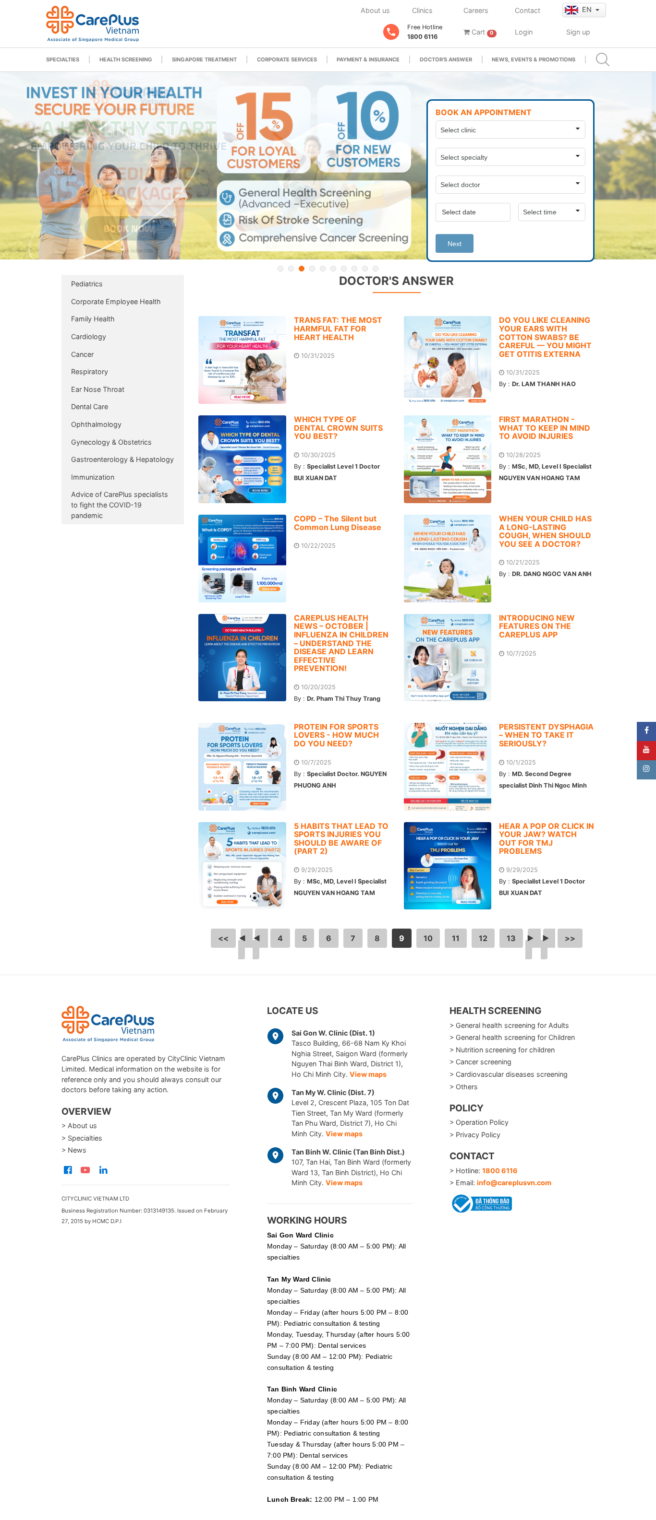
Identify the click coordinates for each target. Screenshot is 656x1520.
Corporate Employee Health (116, 301)
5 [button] (323, 268)
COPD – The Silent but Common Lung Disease (337, 523)
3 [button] (301, 268)
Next (455, 243)
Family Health (93, 319)
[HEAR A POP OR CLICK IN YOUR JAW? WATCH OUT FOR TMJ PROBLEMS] (451, 866)
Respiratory (89, 371)
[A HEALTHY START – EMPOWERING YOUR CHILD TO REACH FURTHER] (328, 165)
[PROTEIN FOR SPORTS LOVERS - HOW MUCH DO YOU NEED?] (246, 767)
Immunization (92, 477)
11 (456, 938)
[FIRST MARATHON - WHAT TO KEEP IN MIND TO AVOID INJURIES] (451, 459)
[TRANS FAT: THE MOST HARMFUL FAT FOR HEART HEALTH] (246, 360)
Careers (475, 10)
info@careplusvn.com (514, 1182)
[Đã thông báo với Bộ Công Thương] (480, 1202)
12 (483, 938)
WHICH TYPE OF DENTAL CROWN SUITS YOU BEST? (338, 427)
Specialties (62, 59)
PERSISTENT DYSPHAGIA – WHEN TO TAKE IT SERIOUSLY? (546, 735)
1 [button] (280, 268)
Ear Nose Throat (97, 389)
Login (524, 32)
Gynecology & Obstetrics (111, 442)
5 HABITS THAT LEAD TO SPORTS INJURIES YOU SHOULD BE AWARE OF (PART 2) (341, 838)
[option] (328, 165)
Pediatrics (87, 284)
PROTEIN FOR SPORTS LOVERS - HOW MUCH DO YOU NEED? (336, 735)
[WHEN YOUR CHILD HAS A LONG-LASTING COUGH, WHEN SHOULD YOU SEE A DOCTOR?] (451, 558)
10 (428, 938)
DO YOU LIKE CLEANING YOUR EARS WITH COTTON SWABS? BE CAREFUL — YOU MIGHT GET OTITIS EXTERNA (545, 336)
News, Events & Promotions (533, 59)
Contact (527, 10)
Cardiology (88, 336)
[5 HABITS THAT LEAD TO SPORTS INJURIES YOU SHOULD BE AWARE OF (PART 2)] (246, 866)
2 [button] (291, 268)
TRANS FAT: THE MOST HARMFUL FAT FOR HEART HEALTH (338, 328)
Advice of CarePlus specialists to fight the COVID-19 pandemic (119, 504)
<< (223, 938)
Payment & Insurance (368, 59)
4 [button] (312, 268)
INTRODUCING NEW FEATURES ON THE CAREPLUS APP (537, 626)
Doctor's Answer (446, 59)
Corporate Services (287, 59)
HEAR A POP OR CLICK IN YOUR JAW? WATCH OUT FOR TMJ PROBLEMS (546, 838)
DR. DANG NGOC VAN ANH (552, 573)
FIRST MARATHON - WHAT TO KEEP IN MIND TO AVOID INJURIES (544, 427)
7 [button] (344, 268)
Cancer (82, 354)
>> (570, 938)
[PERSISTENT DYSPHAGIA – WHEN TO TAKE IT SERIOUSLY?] (451, 767)
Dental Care (89, 406)
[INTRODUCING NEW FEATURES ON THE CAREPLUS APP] (451, 658)
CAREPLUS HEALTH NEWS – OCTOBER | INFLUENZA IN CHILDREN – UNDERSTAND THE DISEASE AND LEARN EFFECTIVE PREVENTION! (341, 643)
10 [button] (375, 268)
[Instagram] (646, 769)
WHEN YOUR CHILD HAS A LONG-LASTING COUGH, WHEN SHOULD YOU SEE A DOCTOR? (545, 531)
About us (375, 10)
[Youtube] (646, 750)
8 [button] (354, 268)
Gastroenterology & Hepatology (122, 459)
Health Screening (125, 59)
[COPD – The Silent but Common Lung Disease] (246, 558)
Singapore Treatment (204, 59)
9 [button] (365, 268)
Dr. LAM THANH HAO (544, 384)
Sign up (578, 32)
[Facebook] (646, 731)
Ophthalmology (96, 424)
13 (511, 938)
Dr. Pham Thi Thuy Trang (343, 698)
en (588, 9)
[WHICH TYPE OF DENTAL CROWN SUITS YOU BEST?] (246, 459)
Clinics (422, 10)
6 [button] (333, 268)
